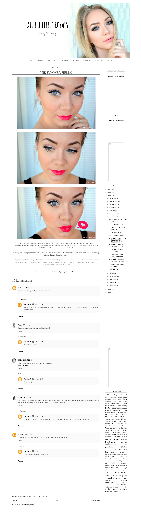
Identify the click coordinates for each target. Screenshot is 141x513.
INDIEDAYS (75, 60)
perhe (62, 272)
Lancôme (108, 410)
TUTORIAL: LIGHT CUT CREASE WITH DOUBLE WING (117, 240)
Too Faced (123, 423)
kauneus (49, 272)
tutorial (121, 482)
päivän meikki (69, 272)
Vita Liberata (123, 426)
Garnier (125, 401)
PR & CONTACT (51, 60)
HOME (30, 60)
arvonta (125, 430)
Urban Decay (109, 425)
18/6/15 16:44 (27, 325)
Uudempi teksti (17, 500)
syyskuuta (112, 207)
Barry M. (124, 395)
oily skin (118, 465)
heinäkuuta (113, 214)
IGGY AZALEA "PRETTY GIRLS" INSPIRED (117, 255)
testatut (119, 478)
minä (107, 465)
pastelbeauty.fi (123, 468)
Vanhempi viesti (95, 500)
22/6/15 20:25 (39, 451)
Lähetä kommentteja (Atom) (25, 505)
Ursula (20, 434)
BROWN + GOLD (115, 232)
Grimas (125, 403)
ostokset (114, 468)
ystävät (116, 491)
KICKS (114, 408)
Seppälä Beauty (117, 421)
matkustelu (108, 461)
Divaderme (108, 401)
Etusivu (56, 500)
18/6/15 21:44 (27, 360)
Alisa (20, 397)
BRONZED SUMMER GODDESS (116, 250)
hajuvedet (108, 436)
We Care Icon (122, 428)
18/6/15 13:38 (39, 304)
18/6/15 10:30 (30, 288)
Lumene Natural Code (112, 412)
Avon (111, 395)
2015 (109, 195)
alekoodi (117, 430)
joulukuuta (113, 198)
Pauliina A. (27, 304)
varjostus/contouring (111, 487)
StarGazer (116, 423)
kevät (107, 452)
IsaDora (108, 408)
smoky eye (123, 476)
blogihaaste (116, 432)
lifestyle (58, 272)
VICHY (116, 426)
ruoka (107, 476)
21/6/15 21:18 (27, 434)
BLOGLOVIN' (86, 60)
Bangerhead (117, 395)
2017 (109, 189)
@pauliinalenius (20, 245)
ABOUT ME (40, 60)
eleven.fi (125, 432)
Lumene (124, 410)
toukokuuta (113, 273)
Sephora (107, 421)
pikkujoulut (117, 470)
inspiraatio (110, 442)
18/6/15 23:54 (39, 416)
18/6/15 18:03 (39, 342)
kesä (53, 272)
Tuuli (20, 325)
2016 (109, 192)
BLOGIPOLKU (98, 60)
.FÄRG (107, 395)
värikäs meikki (111, 489)
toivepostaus (123, 480)
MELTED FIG (113, 269)
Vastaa (20, 294)
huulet (116, 439)
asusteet (107, 432)
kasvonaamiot (108, 450)
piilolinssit (108, 470)
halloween (116, 436)
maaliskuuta (113, 279)
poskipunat (108, 473)
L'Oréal (124, 408)
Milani (117, 417)
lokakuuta (112, 204)
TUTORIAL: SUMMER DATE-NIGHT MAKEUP (118, 260)
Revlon (117, 419)
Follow (116, 115)
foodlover (120, 434)
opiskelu (107, 468)
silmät (114, 475)
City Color (117, 399)
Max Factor (121, 414)
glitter (125, 434)
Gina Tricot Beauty (113, 403)
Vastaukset (23, 299)
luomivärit (123, 456)
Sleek (125, 421)
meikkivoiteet (123, 463)
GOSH (114, 401)
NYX (120, 417)
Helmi (20, 360)
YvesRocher (109, 430)
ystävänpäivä (109, 491)
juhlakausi (109, 447)
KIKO (119, 408)
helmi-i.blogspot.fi (24, 365)
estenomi (108, 434)
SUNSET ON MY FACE (117, 224)
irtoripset (123, 442)
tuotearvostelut (111, 482)
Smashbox (108, 423)
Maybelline (109, 417)
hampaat (124, 436)
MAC (121, 412)
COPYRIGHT (64, 60)
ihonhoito (124, 439)
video (125, 487)
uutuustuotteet (121, 485)
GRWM (119, 401)
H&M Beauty (109, 406)
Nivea (112, 419)
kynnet (107, 456)
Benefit (120, 397)
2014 (109, 289)
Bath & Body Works (111, 397)
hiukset (108, 439)
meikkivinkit (110, 463)
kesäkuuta (112, 217)
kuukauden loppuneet (120, 454)
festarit (113, 434)
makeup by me (123, 459)
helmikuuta (113, 282)
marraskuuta (113, 201)
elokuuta (112, 211)
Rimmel (124, 419)
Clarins (125, 399)
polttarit (125, 470)
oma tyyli (124, 465)
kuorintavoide (109, 454)
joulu (125, 445)
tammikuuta (113, 285)
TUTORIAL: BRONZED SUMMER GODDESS (117, 246)
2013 (109, 292)
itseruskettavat (109, 445)
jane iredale (119, 445)
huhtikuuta (113, 276)
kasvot (118, 449)
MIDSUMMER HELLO (116, 235)
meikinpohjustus (122, 461)
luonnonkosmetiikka (111, 459)
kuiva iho (114, 452)
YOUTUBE (109, 60)
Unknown (21, 288)
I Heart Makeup (121, 406)
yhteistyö (123, 489)
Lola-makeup (116, 410)
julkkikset (124, 447)
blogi (44, 272)
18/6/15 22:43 (39, 379)
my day (112, 465)
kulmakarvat (123, 452)
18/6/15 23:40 (26, 397)
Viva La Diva (111, 428)
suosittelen (109, 478)
